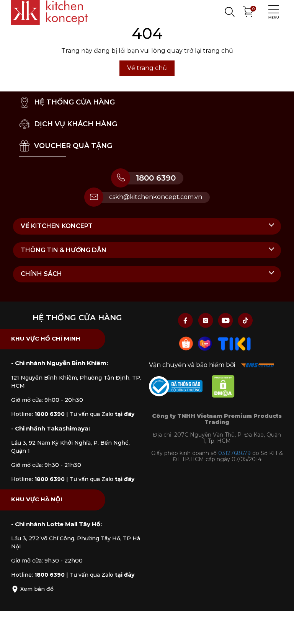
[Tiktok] (245, 320)
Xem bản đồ (36, 588)
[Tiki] (234, 343)
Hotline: (38, 414)
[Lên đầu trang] (280, 604)
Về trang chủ (147, 68)
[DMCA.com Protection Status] (227, 387)
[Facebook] (186, 320)
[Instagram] (206, 320)
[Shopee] (187, 343)
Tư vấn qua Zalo (102, 414)
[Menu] (271, 11)
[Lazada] (206, 343)
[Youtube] (226, 320)
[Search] (229, 11)
